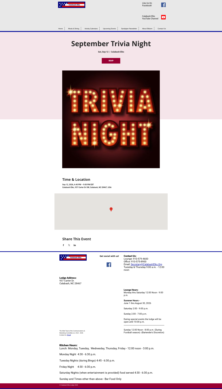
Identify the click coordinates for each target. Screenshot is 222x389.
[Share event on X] (69, 245)
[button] (128, 28)
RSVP (111, 61)
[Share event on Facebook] (63, 245)
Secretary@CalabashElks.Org (146, 264)
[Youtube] (163, 17)
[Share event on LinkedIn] (75, 245)
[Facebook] (163, 5)
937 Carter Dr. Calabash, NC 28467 (70, 282)
